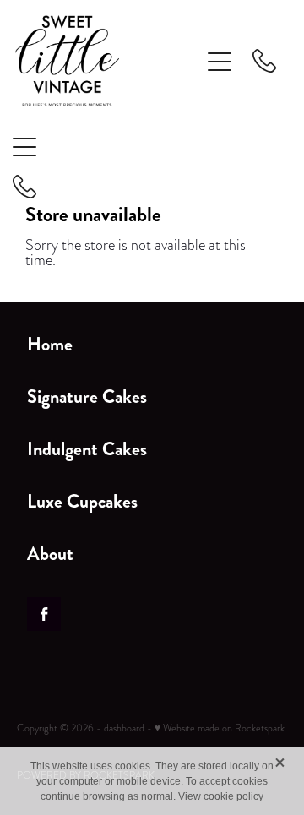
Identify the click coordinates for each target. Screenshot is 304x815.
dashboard (124, 728)
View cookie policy (220, 796)
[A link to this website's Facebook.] (44, 614)
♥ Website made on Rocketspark (220, 728)
